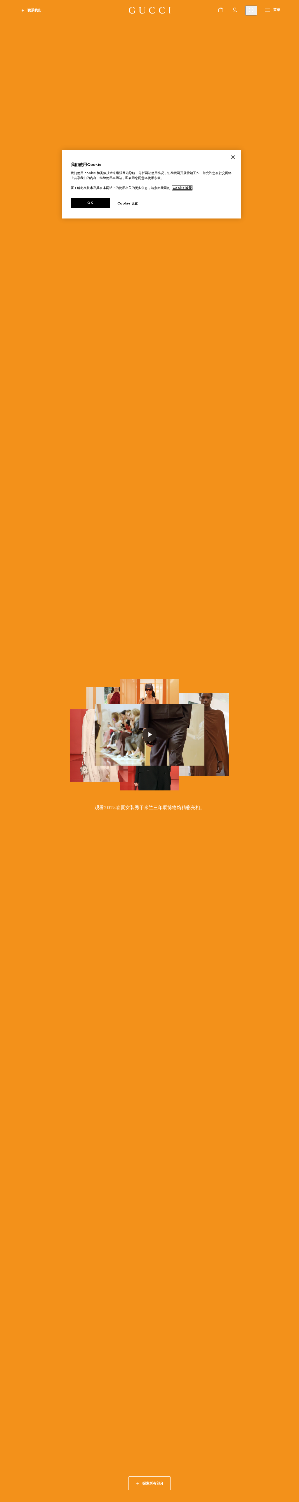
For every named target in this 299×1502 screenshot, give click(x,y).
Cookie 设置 (127, 203)
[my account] (234, 9)
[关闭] (233, 157)
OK (90, 203)
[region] (151, 184)
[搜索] (251, 10)
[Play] (149, 735)
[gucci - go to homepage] (150, 10)
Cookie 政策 (182, 188)
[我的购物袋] (220, 9)
